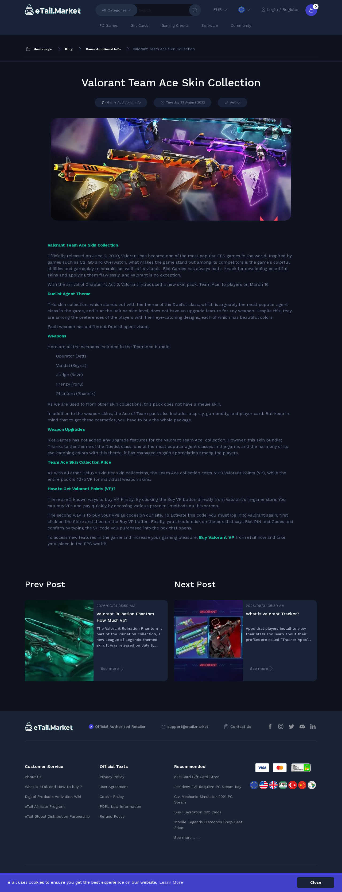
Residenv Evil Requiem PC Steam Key (207, 787)
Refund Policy (112, 816)
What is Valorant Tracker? (272, 613)
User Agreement (114, 787)
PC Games (108, 25)
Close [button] (315, 882)
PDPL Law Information (120, 806)
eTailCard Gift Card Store (196, 777)
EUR (217, 9)
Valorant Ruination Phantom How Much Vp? (125, 617)
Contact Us (240, 726)
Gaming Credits (175, 25)
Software (209, 25)
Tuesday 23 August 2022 (185, 102)
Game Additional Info (123, 102)
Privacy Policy (112, 777)
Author (235, 102)
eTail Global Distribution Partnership (57, 816)
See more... (185, 837)
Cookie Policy (112, 796)
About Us (33, 777)
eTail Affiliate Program (45, 806)
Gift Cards (140, 25)
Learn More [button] (171, 882)
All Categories (114, 10)
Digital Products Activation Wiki (53, 796)
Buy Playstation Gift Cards (197, 812)
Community (241, 25)
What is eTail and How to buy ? (53, 787)
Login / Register (283, 9)
